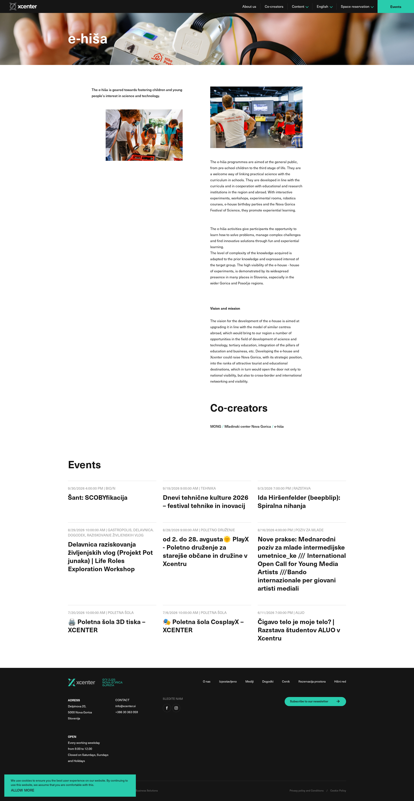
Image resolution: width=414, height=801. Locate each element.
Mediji (249, 681)
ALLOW (17, 790)
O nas (206, 681)
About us (249, 6)
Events (395, 6)
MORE (29, 790)
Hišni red (340, 681)
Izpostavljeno (228, 681)
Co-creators (274, 6)
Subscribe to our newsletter (309, 701)
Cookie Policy (338, 790)
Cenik (286, 681)
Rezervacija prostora (312, 681)
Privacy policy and (300, 790)
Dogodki (267, 681)
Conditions (317, 790)
